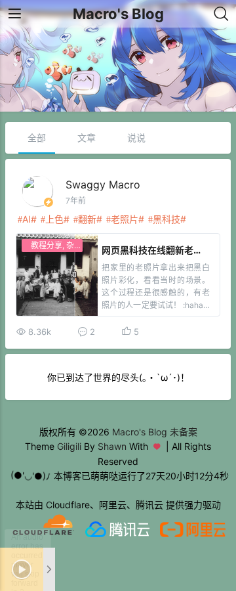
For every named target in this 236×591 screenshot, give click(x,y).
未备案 (183, 431)
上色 (54, 219)
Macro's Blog (118, 13)
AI (26, 219)
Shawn (112, 446)
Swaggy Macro (103, 184)
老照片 (124, 219)
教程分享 (46, 245)
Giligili (69, 446)
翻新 (87, 219)
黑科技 (166, 219)
